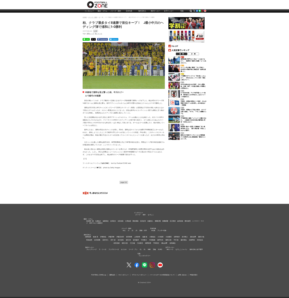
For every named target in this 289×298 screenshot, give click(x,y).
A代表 (153, 230)
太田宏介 (113, 221)
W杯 (149, 249)
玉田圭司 (143, 221)
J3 (136, 230)
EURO (160, 249)
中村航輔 (152, 240)
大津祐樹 (128, 221)
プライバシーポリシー (139, 275)
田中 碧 (113, 240)
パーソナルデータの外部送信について (162, 275)
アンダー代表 (161, 230)
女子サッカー (169, 11)
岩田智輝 (129, 237)
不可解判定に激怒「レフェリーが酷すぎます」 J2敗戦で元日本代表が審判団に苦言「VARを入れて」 (193, 120)
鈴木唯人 (185, 237)
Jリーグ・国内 (116, 11)
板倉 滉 (95, 237)
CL (141, 249)
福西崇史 (106, 221)
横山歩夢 (164, 243)
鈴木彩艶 (97, 240)
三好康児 (140, 243)
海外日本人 (142, 11)
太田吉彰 (121, 221)
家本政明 (188, 221)
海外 (144, 215)
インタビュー (89, 11)
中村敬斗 (144, 240)
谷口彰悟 (121, 240)
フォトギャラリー (144, 256)
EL (145, 249)
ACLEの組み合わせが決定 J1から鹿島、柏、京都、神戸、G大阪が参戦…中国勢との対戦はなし (193, 86)
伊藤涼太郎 (120, 237)
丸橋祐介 (98, 221)
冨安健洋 (136, 240)
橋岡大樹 (168, 240)
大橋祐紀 (152, 237)
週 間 (181, 54)
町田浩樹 (117, 243)
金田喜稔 (180, 221)
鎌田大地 (201, 237)
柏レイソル (98, 33)
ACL (124, 230)
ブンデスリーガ (113, 249)
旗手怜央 (160, 240)
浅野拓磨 (88, 237)
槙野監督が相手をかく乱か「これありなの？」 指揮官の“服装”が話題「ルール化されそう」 (193, 61)
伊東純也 (103, 237)
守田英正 (156, 243)
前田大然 (125, 243)
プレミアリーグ (91, 249)
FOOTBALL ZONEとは (98, 275)
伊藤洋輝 (111, 237)
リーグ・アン (133, 249)
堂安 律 (128, 240)
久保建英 (169, 237)
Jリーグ (137, 215)
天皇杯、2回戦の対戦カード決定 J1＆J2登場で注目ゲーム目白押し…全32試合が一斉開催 (193, 103)
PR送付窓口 (193, 275)
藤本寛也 (184, 240)
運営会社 (112, 275)
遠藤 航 (144, 237)
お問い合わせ (182, 275)
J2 (132, 230)
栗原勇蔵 (135, 221)
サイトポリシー (123, 275)
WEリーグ (170, 249)
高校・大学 (143, 230)
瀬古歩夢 (193, 237)
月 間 (193, 54)
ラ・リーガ (102, 249)
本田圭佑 (200, 240)
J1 (128, 230)
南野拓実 (148, 243)
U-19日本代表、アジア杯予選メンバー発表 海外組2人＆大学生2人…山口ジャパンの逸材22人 (193, 94)
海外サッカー (155, 11)
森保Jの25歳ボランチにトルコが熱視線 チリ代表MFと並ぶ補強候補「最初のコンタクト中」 (193, 137)
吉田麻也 (172, 243)
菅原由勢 (89, 240)
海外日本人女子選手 (196, 249)
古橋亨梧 (192, 240)
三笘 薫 (132, 243)
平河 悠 (176, 240)
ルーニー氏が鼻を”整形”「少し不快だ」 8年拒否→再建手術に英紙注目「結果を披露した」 (193, 69)
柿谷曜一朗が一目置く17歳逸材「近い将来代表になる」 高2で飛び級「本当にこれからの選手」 (193, 128)
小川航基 (160, 237)
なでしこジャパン (181, 249)
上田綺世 (137, 237)
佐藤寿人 (150, 221)
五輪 (154, 249)
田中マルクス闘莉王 (96, 223)
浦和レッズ (90, 33)
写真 (182, 11)
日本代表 (129, 11)
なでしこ (151, 215)
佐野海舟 (177, 237)
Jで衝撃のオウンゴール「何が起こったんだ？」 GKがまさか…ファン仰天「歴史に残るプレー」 (193, 78)
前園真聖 (165, 221)
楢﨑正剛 (158, 221)
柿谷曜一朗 (90, 221)
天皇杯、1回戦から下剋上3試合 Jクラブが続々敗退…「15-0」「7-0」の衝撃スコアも (193, 111)
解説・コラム (102, 11)
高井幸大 (105, 240)
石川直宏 (173, 221)
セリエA (123, 249)
